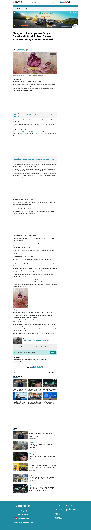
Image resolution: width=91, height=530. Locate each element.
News (19, 29)
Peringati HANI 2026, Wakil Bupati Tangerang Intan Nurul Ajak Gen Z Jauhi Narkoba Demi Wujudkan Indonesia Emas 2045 (49, 404)
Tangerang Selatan (18, 361)
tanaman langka (44, 79)
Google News (41, 346)
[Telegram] (24, 50)
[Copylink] (27, 50)
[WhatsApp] (22, 50)
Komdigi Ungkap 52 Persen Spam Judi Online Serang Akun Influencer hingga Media (19, 403)
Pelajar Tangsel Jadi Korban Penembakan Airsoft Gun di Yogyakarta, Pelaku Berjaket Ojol (34, 389)
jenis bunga (35, 359)
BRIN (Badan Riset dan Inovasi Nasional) (32, 131)
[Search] (53, 2)
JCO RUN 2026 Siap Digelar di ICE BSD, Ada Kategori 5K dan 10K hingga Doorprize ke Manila (42, 467)
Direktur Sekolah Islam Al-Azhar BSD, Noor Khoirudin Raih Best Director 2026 (42, 478)
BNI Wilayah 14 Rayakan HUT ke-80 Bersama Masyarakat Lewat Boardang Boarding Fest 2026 (35, 403)
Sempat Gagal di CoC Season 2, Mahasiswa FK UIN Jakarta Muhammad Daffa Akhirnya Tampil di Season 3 (19, 389)
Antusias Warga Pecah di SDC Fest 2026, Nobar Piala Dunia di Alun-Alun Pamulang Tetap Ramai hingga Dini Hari (49, 390)
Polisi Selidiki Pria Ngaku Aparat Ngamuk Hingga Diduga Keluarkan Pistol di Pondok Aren (34, 160)
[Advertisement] (35, 101)
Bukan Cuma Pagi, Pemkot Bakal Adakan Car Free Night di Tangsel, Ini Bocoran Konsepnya (41, 445)
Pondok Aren (43, 359)
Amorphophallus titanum (19, 359)
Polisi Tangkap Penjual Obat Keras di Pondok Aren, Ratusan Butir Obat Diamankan (34, 115)
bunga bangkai (28, 359)
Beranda (15, 29)
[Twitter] (20, 50)
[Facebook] (18, 50)
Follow (53, 352)
